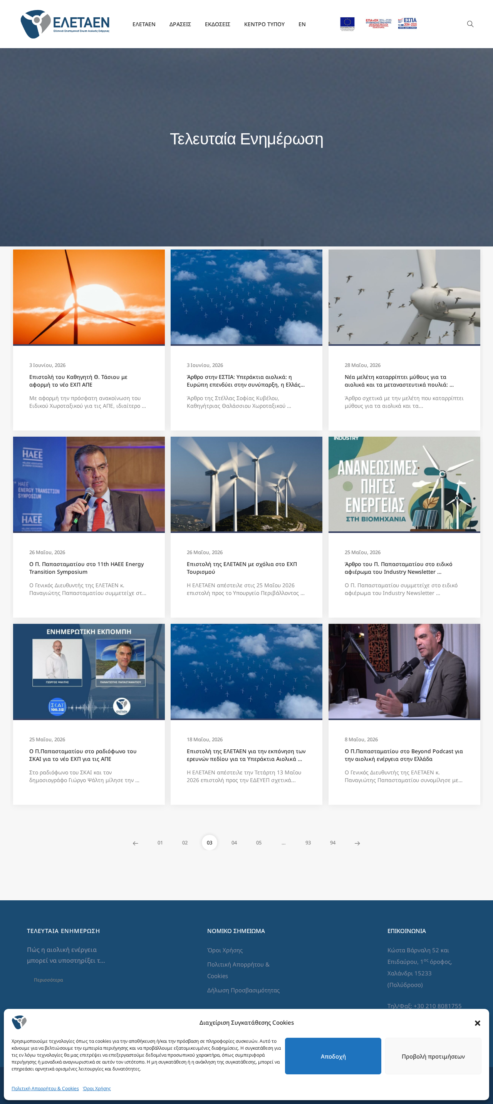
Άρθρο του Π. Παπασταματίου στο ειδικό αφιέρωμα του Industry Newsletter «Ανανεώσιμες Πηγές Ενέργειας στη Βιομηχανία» (399, 568)
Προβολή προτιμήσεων (433, 1056)
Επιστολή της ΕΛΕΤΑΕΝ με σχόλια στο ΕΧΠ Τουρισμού (242, 567)
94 (332, 842)
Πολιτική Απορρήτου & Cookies (45, 1088)
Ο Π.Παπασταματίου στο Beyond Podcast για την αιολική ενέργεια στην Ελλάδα (404, 754)
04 (234, 842)
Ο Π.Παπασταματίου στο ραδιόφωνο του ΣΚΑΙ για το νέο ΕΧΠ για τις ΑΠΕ (83, 754)
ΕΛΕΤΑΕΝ (144, 24)
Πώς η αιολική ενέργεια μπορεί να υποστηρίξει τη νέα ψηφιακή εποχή (66, 955)
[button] (477, 1022)
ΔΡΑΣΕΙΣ (180, 24)
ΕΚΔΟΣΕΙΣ (217, 24)
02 (185, 842)
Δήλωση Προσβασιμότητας (243, 990)
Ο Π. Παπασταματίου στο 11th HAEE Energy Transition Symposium (87, 567)
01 (160, 842)
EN (302, 24)
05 (259, 842)
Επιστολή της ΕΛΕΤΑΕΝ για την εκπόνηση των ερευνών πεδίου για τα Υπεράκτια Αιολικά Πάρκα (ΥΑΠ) (246, 755)
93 (308, 842)
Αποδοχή (333, 1056)
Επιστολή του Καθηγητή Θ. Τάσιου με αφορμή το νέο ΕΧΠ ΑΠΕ (79, 380)
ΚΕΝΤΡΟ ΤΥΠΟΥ (264, 24)
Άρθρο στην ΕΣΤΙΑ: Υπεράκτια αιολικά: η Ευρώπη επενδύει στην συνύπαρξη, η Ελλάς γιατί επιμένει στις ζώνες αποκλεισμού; (244, 381)
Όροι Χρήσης (97, 1088)
